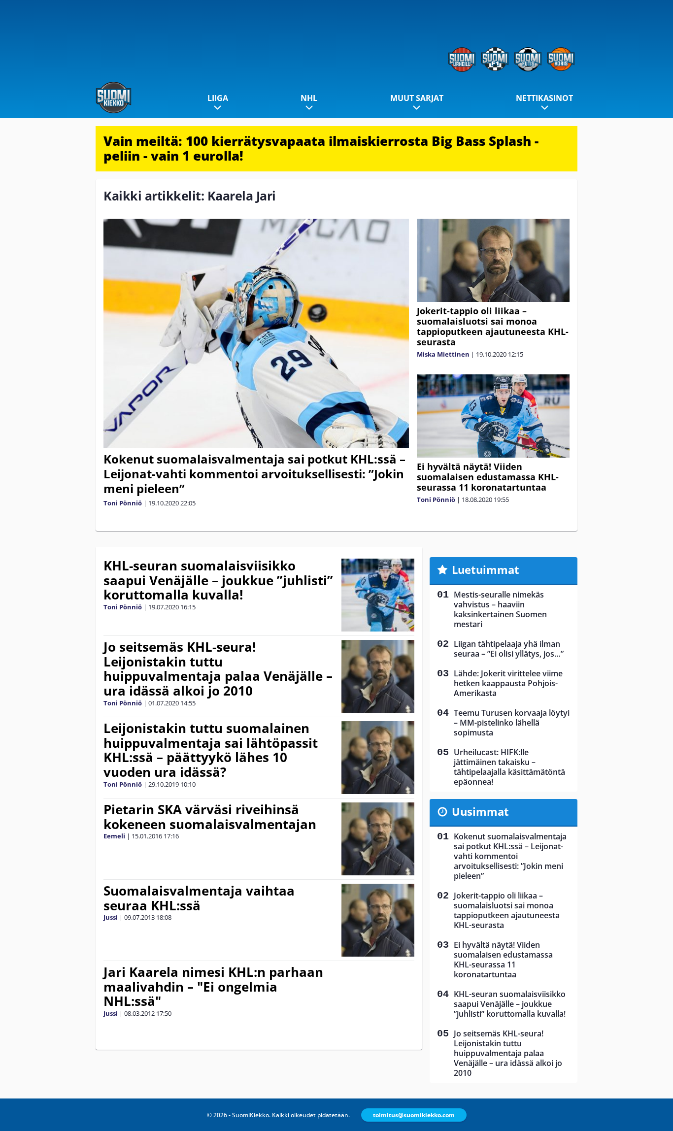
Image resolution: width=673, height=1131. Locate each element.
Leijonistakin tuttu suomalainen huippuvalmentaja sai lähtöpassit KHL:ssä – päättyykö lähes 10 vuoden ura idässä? (210, 750)
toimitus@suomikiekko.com (414, 1115)
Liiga (217, 98)
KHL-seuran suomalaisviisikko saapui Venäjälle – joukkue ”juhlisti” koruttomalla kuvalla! (218, 580)
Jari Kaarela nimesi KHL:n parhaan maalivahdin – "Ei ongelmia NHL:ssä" (213, 986)
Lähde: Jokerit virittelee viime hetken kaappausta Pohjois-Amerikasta (508, 683)
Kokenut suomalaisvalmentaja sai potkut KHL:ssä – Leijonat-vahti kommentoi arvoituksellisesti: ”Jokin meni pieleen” (254, 474)
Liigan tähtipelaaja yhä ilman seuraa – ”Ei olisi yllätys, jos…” (509, 648)
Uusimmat (480, 811)
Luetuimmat (485, 569)
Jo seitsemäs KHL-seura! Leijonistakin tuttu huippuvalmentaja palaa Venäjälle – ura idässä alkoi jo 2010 (218, 669)
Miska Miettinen (443, 354)
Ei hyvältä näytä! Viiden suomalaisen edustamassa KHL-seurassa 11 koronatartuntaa (488, 477)
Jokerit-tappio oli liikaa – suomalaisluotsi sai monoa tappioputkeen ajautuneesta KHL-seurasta (493, 326)
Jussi (110, 917)
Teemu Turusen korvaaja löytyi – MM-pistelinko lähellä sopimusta (512, 722)
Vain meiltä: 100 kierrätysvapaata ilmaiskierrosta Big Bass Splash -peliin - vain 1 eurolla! (320, 148)
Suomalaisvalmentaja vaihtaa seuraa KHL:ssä (199, 898)
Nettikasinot (544, 98)
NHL (309, 98)
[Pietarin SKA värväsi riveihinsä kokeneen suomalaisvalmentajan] (378, 838)
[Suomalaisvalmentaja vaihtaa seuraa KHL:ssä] (378, 920)
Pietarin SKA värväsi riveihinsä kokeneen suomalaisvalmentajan (209, 816)
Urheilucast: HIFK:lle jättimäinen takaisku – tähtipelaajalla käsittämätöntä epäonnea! (509, 767)
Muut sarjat (416, 98)
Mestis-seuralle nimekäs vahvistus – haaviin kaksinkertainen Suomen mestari (500, 609)
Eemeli (114, 836)
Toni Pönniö (122, 503)
